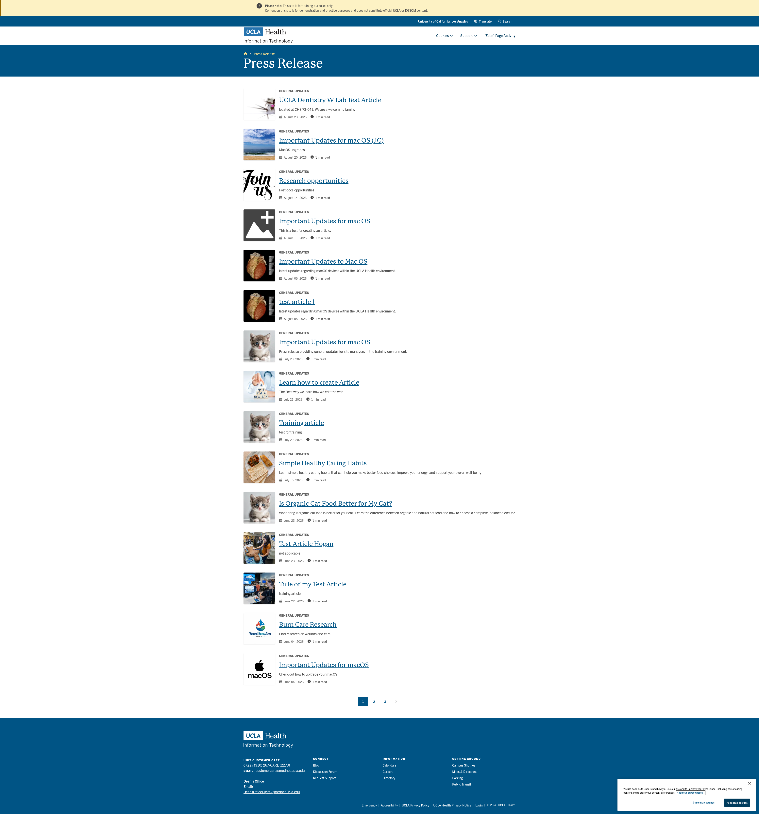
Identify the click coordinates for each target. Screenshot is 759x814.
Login (479, 805)
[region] (686, 795)
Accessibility (389, 805)
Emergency (369, 805)
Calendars (389, 765)
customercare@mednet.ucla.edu (280, 770)
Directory (389, 778)
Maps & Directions (464, 771)
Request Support (324, 778)
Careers (388, 771)
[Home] (245, 53)
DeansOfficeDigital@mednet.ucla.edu (272, 791)
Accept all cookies (737, 802)
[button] (483, 21)
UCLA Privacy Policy (415, 805)
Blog (316, 765)
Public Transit (461, 784)
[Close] (749, 783)
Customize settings (703, 802)
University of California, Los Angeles (443, 21)
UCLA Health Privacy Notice (452, 805)
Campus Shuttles (463, 765)
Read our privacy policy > (691, 792)
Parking (457, 778)
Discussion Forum (325, 771)
